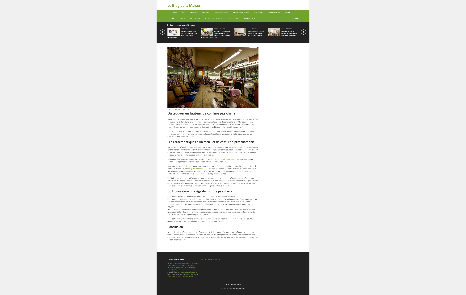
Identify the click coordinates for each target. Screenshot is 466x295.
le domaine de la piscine (188, 272)
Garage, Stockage (233, 18)
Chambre (182, 18)
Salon (172, 18)
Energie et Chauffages (241, 13)
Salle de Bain (195, 18)
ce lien (187, 149)
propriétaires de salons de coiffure (223, 159)
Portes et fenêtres (221, 13)
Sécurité (205, 13)
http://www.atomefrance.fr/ (176, 267)
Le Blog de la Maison (184, 5)
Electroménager (274, 13)
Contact (217, 259)
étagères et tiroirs (195, 168)
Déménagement (249, 18)
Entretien (194, 13)
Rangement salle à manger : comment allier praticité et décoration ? (289, 33)
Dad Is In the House (180, 265)
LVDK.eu (171, 265)
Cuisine (287, 13)
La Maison (173, 13)
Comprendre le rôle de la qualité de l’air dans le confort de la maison (256, 33)
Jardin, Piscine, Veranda (213, 18)
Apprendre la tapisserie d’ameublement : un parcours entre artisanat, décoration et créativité (216, 34)
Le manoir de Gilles (181, 270)
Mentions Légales (207, 259)
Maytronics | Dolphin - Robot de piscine (180, 276)
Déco (184, 13)
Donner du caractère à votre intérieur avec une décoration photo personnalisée (182, 34)
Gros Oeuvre (258, 13)
